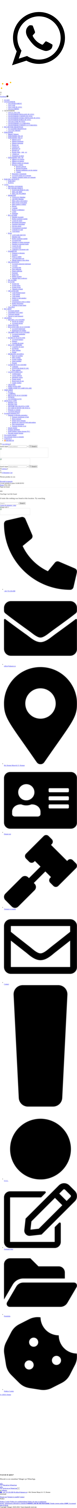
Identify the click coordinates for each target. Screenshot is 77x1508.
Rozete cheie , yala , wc (19, 152)
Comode (14, 208)
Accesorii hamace (17, 339)
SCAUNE (11, 282)
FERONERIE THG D (15, 138)
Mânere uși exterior (18, 159)
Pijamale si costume (14, 410)
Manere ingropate (17, 143)
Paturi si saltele (16, 257)
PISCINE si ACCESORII (16, 320)
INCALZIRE (12, 280)
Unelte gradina (16, 383)
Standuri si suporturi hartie (20, 244)
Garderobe (15, 300)
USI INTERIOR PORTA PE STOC (19, 120)
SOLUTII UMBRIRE (15, 345)
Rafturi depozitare (17, 303)
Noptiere (15, 255)
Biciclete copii (12, 404)
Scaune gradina (17, 359)
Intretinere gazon (17, 377)
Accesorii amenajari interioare (21, 264)
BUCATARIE (12, 215)
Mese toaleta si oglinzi (19, 204)
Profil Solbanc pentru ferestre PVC (19, 431)
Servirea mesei (16, 226)
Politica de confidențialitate (18, 1501)
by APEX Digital (5, 1395)
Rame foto (15, 275)
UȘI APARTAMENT (15, 103)
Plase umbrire (16, 350)
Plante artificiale (17, 271)
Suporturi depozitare (18, 224)
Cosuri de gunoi (17, 220)
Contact (21, 1497)
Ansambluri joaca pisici (15, 312)
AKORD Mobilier (18, 199)
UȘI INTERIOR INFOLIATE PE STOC (21, 114)
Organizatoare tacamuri (19, 228)
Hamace (14, 341)
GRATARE (12, 384)
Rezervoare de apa (18, 381)
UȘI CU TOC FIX (14, 112)
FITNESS (11, 397)
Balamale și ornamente (19, 174)
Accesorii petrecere (14, 411)
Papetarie (15, 273)
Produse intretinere (14, 429)
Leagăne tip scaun (17, 343)
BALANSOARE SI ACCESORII (19, 327)
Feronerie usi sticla (18, 156)
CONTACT (8, 438)
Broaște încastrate (21, 168)
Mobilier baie (16, 237)
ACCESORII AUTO (15, 399)
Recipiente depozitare (19, 222)
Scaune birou (16, 285)
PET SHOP (8, 309)
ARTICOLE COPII (10, 401)
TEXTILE (11, 307)
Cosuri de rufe (16, 246)
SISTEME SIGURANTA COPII (18, 406)
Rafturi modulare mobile (19, 219)
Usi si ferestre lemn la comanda (14, 437)
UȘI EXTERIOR (9, 102)
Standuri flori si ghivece (19, 278)
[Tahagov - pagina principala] (3, 1490)
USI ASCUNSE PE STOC (16, 121)
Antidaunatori (16, 374)
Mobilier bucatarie (18, 217)
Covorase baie (16, 248)
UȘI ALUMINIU (13, 109)
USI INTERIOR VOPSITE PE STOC (20, 116)
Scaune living (16, 287)
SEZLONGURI (13, 325)
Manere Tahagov (13, 134)
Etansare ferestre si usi (19, 426)
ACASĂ (7, 100)
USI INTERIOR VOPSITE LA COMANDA (22, 125)
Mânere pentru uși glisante (20, 163)
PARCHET (11, 181)
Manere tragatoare (17, 141)
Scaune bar (15, 284)
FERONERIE (8, 132)
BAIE (10, 233)
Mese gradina (16, 357)
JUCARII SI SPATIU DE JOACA (19, 408)
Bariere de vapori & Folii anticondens (24, 422)
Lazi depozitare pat (18, 258)
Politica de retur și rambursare (37, 1501)
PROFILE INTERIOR (15, 186)
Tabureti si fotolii (17, 289)
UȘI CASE (11, 105)
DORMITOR (12, 251)
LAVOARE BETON (19, 235)
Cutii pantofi (16, 294)
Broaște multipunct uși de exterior (26, 170)
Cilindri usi (15, 154)
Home (2, 485)
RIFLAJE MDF (17, 192)
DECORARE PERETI (15, 188)
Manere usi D (16, 139)
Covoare (14, 266)
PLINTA (11, 183)
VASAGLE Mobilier (18, 197)
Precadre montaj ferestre (15, 433)
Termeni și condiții (13, 1497)
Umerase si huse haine (19, 305)
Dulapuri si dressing (18, 253)
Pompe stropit (16, 379)
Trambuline (15, 336)
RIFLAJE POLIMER (19, 193)
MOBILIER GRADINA (16, 354)
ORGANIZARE (13, 291)
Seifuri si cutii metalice (19, 298)
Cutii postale (16, 296)
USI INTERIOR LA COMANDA (19, 123)
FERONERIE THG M (15, 136)
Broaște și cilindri (17, 165)
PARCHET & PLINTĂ (11, 179)
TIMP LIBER (8, 390)
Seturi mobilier (16, 361)
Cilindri (18, 172)
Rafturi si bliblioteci (18, 210)
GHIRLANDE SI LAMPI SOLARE (20, 388)
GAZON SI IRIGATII (15, 372)
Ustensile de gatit (17, 229)
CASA (6, 184)
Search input (4, 446)
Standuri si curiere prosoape (21, 242)
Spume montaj (12, 428)
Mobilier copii (12, 402)
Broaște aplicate (21, 166)
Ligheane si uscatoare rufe (20, 249)
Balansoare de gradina (19, 330)
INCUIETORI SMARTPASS (13, 127)
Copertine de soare (18, 347)
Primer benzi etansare (19, 420)
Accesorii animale (13, 311)
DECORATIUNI (13, 262)
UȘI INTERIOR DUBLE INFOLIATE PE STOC (24, 118)
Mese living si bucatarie (19, 202)
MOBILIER (12, 195)
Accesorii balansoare (18, 329)
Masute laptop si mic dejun (20, 260)
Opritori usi (15, 147)
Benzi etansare (16, 419)
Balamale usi (16, 148)
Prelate (14, 352)
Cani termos (16, 231)
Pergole (14, 363)
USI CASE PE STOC (15, 107)
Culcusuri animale (13, 314)
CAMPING (12, 393)
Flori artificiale (16, 269)
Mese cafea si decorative (19, 201)
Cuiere (14, 211)
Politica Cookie (5, 1501)
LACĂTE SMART (14, 130)
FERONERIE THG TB (15, 157)
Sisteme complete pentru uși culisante (24, 177)
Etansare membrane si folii (20, 417)
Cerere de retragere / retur (8, 505)
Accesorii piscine (17, 323)
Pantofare (15, 213)
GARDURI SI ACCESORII (17, 365)
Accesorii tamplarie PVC (12, 413)
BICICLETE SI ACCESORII (17, 395)
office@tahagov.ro (20, 1492)
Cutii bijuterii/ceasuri (18, 293)
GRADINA (8, 318)
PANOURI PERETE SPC (20, 190)
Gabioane (15, 366)
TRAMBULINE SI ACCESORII (18, 332)
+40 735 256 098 (6, 1492)
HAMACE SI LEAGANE (16, 338)
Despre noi (3, 1497)
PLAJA (10, 392)
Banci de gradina (17, 356)
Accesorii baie (16, 240)
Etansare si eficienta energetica (17, 415)
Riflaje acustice (17, 276)
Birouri (14, 206)
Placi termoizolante (18, 424)
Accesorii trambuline (18, 334)
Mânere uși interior (18, 161)
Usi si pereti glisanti (10, 435)
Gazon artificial (17, 375)
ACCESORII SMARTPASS (17, 129)
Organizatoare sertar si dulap (21, 302)
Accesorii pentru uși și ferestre (21, 175)
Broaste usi (15, 150)
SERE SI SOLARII (14, 386)
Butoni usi (15, 145)
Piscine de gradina (18, 321)
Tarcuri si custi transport (15, 316)
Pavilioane (15, 348)
